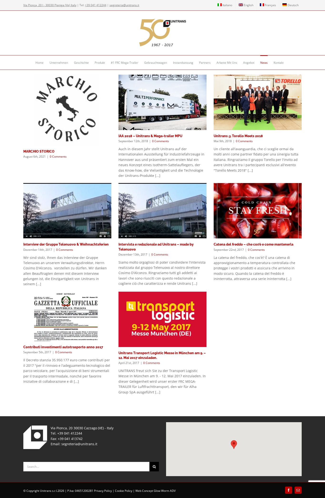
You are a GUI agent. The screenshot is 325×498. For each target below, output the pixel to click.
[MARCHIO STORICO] (67, 110)
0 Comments (58, 157)
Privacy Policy (103, 491)
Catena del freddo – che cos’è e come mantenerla (253, 244)
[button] (234, 444)
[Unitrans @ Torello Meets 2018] (258, 102)
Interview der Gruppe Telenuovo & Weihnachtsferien (66, 244)
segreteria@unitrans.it (79, 444)
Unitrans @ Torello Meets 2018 (238, 136)
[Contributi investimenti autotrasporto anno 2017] (67, 316)
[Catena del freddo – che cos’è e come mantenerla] (258, 210)
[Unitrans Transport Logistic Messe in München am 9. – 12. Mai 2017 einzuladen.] (162, 319)
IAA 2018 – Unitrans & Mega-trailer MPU (150, 136)
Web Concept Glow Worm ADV (155, 491)
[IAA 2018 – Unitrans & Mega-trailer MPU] (162, 102)
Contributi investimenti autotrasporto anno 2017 (63, 347)
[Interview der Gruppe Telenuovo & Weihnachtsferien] (67, 210)
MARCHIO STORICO (38, 151)
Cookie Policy (123, 491)
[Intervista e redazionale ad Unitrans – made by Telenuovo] (162, 210)
